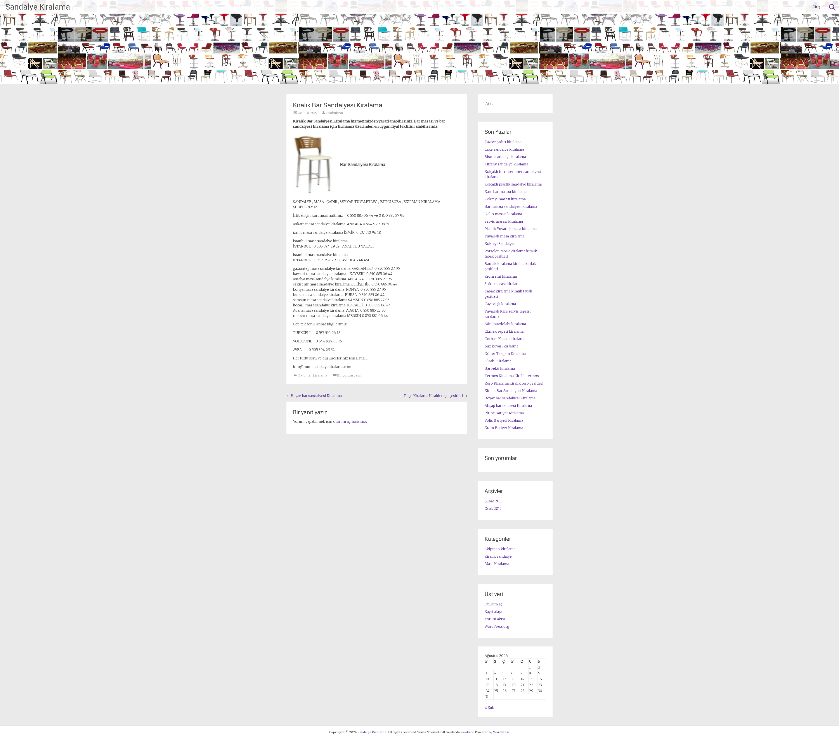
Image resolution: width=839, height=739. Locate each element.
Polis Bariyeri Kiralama (504, 420)
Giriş (816, 7)
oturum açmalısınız (349, 421)
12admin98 (334, 113)
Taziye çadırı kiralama (503, 142)
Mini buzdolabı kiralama (505, 324)
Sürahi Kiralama (498, 361)
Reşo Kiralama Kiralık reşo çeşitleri (435, 396)
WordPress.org (497, 626)
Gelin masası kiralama (503, 214)
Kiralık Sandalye (498, 556)
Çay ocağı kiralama (500, 304)
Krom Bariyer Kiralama (504, 428)
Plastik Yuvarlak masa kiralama (511, 229)
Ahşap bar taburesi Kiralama (508, 405)
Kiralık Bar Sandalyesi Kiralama (511, 390)
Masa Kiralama (497, 564)
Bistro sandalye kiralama (505, 157)
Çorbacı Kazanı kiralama (505, 339)
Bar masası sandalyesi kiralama (511, 206)
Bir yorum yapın (349, 375)
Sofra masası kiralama (503, 284)
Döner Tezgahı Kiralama (505, 353)
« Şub (489, 707)
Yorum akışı (495, 619)
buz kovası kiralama (501, 346)
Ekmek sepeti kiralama (504, 331)
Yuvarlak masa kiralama (504, 236)
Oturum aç (493, 604)
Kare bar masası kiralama (506, 191)
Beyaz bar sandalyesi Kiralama (314, 396)
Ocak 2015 (493, 508)
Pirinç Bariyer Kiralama (504, 413)
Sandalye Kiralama (37, 7)
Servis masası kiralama (504, 221)
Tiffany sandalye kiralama (506, 164)
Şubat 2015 (494, 501)
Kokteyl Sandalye (499, 243)
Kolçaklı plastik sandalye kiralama (513, 184)
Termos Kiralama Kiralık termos (512, 376)
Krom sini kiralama (501, 276)
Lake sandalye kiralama (504, 149)
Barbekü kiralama (500, 368)
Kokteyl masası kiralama (505, 199)
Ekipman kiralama (312, 375)
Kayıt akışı (493, 611)
